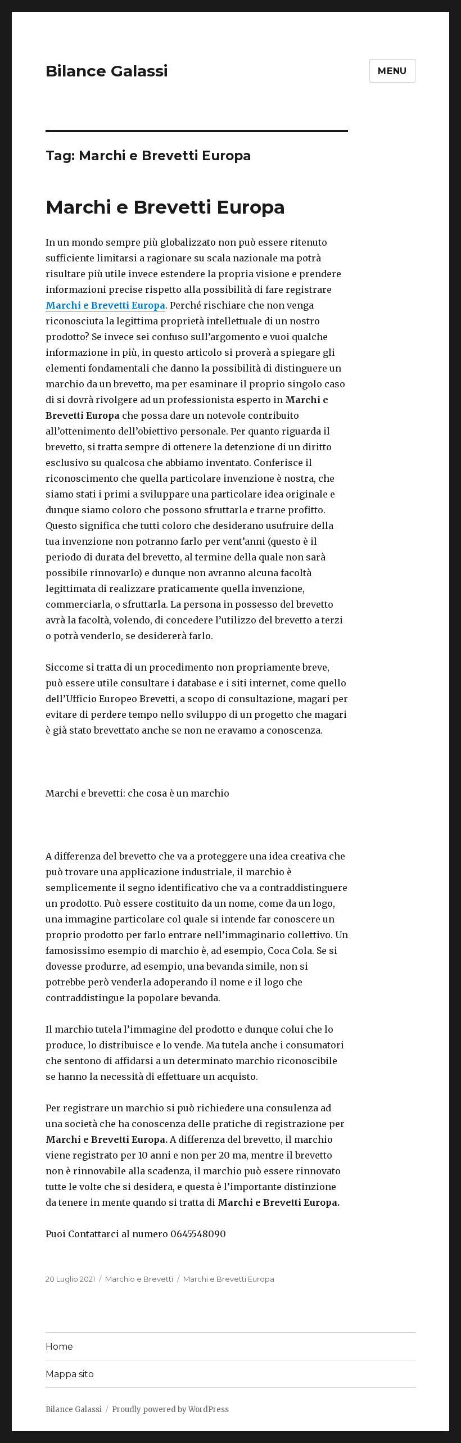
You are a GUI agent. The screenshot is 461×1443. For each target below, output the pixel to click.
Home (59, 1346)
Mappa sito (70, 1374)
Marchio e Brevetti (139, 1278)
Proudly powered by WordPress (170, 1409)
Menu (392, 71)
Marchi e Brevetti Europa (165, 207)
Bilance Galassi (107, 70)
